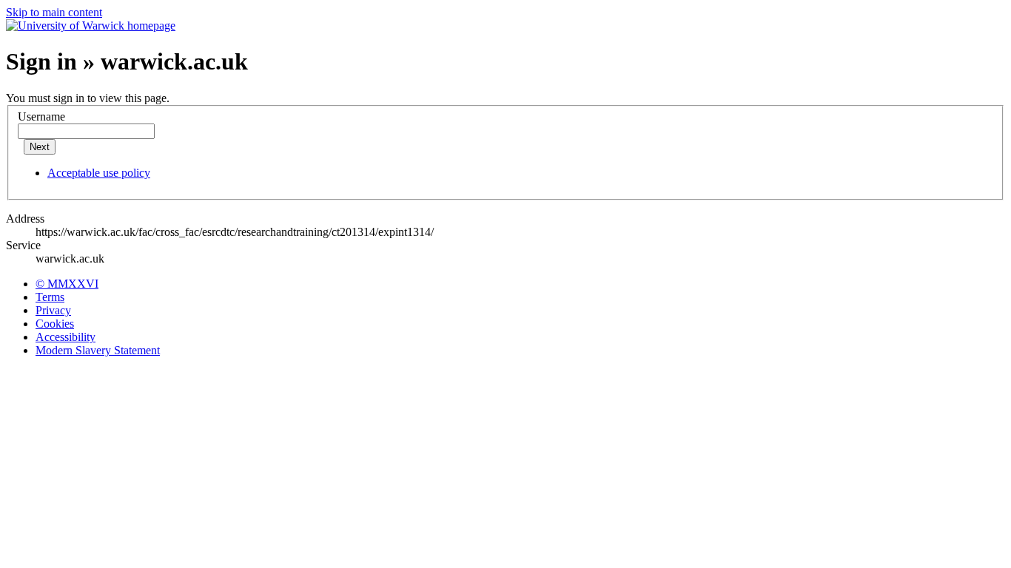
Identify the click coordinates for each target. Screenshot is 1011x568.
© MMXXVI (67, 283)
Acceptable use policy (98, 172)
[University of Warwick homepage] (90, 25)
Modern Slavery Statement (98, 350)
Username (41, 116)
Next (40, 146)
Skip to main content (54, 12)
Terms (50, 297)
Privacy (53, 310)
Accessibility (65, 337)
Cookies (55, 323)
